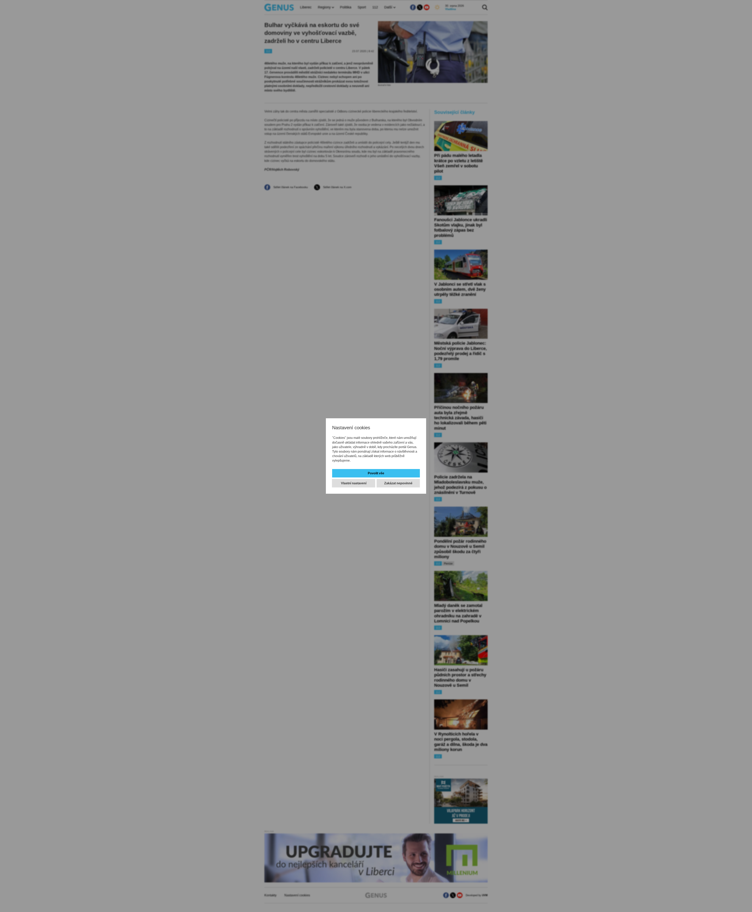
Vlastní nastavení (353, 483)
